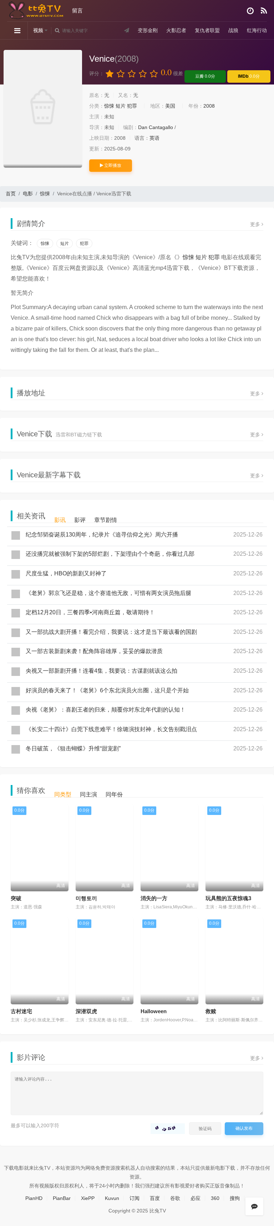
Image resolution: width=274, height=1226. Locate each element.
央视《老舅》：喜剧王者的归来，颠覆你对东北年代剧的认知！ (106, 710)
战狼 (233, 30)
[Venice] (43, 109)
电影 (28, 193)
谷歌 (175, 1198)
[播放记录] (250, 10)
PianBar (62, 1198)
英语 (154, 138)
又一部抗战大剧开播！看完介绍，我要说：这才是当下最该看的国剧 (111, 632)
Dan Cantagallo (155, 127)
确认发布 (244, 1128)
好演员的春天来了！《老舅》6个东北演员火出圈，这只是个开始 (107, 690)
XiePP (88, 1198)
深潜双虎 (86, 1011)
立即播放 (112, 165)
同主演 (88, 794)
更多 (256, 224)
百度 (155, 1198)
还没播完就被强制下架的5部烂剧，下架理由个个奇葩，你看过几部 (110, 554)
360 (215, 1198)
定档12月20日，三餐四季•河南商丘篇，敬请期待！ (90, 612)
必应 (196, 1198)
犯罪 (132, 106)
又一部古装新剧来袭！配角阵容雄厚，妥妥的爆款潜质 (94, 651)
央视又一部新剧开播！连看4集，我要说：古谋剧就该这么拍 (101, 671)
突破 (16, 898)
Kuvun (112, 1198)
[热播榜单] (264, 10)
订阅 (134, 1198)
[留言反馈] (254, 1206)
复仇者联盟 (207, 30)
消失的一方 (154, 898)
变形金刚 (148, 30)
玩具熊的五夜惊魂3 (228, 898)
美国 (170, 106)
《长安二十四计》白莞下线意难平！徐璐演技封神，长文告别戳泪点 (111, 729)
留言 (77, 10)
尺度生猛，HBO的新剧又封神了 (66, 573)
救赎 (211, 1011)
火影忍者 (176, 30)
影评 (80, 520)
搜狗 (235, 1198)
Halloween (154, 1011)
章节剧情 (105, 520)
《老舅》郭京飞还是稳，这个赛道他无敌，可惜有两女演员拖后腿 (108, 593)
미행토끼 (86, 898)
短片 (121, 106)
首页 (11, 193)
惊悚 (109, 106)
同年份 (114, 794)
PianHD (33, 1198)
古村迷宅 (21, 1011)
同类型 (62, 794)
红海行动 (257, 30)
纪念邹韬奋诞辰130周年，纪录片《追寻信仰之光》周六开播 (102, 535)
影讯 (60, 520)
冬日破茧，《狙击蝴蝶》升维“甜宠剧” (73, 748)
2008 (209, 106)
